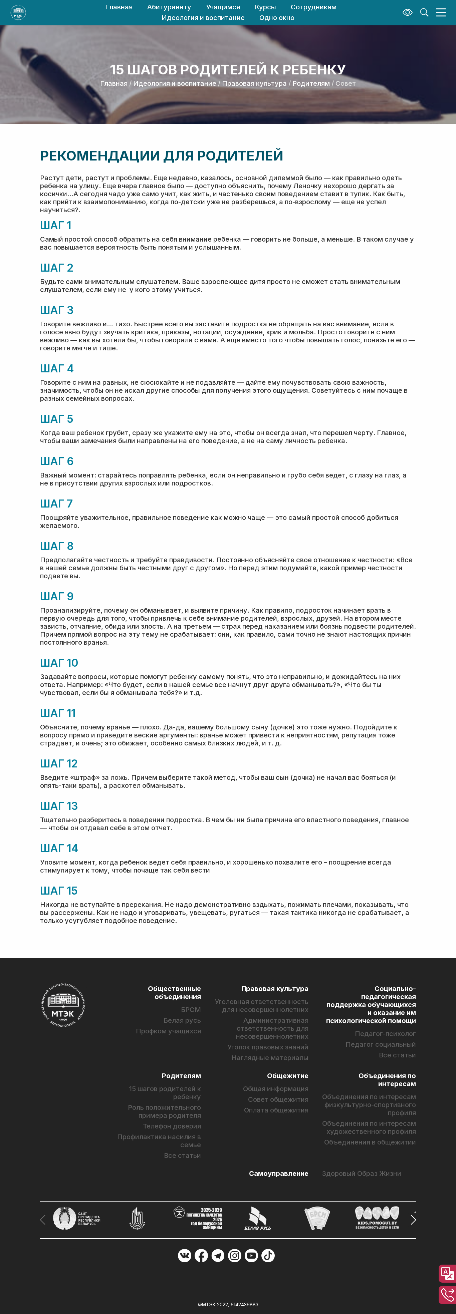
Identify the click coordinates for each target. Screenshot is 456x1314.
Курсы (265, 7)
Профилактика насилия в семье (159, 1141)
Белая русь (182, 1020)
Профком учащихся (168, 1031)
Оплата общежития (276, 1110)
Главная (119, 7)
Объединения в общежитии (370, 1142)
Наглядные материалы (269, 1058)
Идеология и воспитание (203, 18)
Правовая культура (254, 83)
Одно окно (276, 18)
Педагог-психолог (385, 1034)
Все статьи (397, 1055)
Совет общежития (278, 1099)
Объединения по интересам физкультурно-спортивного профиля (369, 1105)
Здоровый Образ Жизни (361, 1174)
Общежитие (287, 1076)
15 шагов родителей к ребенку (165, 1093)
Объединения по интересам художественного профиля (369, 1127)
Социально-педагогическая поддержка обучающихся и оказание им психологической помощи (371, 1005)
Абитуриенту (169, 7)
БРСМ (191, 1010)
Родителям (311, 83)
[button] (411, 1220)
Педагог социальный (381, 1044)
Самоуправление (278, 1174)
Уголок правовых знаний (267, 1047)
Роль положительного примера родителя (164, 1111)
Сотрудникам (313, 7)
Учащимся (223, 7)
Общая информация (275, 1089)
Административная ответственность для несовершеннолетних (272, 1028)
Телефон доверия (172, 1126)
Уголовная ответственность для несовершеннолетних (261, 1006)
